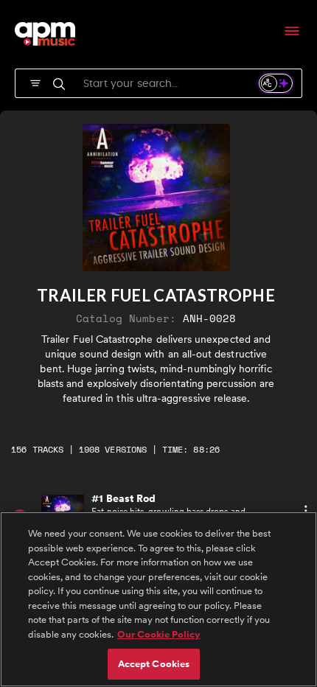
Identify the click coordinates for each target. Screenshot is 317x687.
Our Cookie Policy (159, 634)
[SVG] (35, 81)
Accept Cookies (154, 663)
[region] (158, 599)
